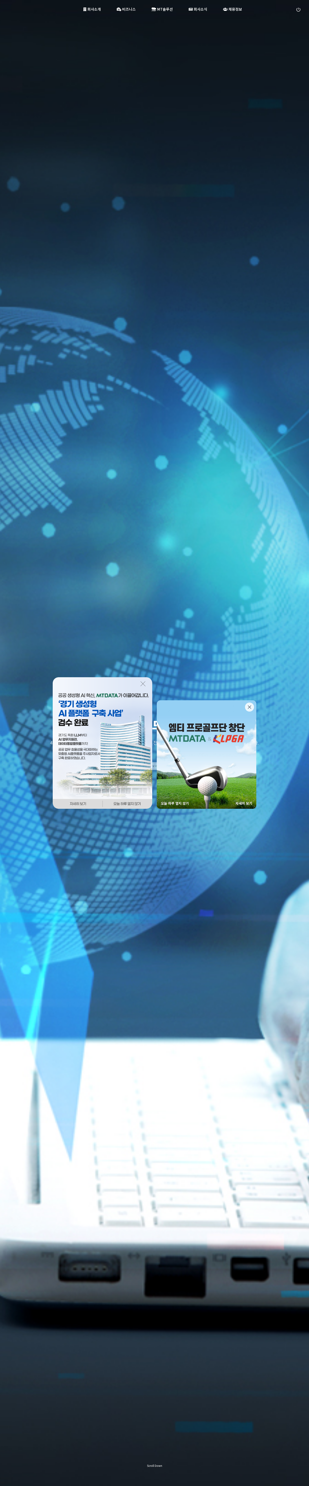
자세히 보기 (243, 803)
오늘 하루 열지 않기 (175, 803)
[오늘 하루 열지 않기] (127, 803)
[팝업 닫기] (144, 683)
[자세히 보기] (77, 803)
